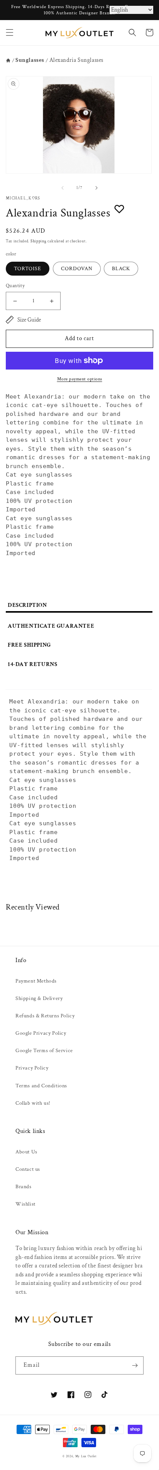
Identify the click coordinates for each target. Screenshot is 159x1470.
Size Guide (29, 320)
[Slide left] (62, 187)
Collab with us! (33, 1103)
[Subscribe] (134, 1365)
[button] (9, 32)
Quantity (15, 286)
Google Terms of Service (44, 1050)
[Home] (8, 60)
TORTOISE (27, 268)
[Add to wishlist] (119, 208)
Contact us (27, 1169)
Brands (23, 1186)
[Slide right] (96, 187)
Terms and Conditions (41, 1085)
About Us (26, 1151)
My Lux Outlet (85, 1456)
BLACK (121, 268)
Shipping (38, 241)
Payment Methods (36, 981)
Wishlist (25, 1204)
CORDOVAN (77, 268)
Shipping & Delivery (39, 998)
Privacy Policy (31, 1068)
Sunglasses (29, 60)
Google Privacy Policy (40, 1033)
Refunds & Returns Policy (44, 1015)
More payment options (79, 379)
